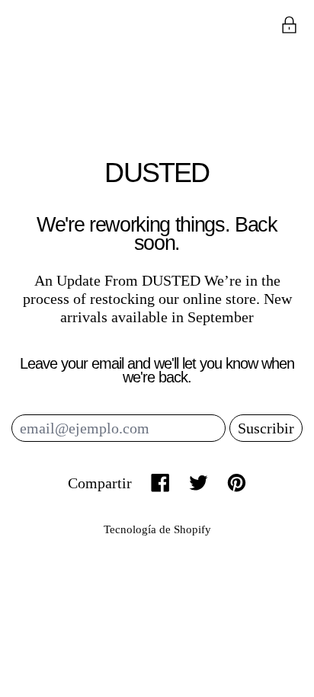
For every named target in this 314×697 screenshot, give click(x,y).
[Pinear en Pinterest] (236, 482)
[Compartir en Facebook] (160, 482)
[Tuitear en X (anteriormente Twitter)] (198, 482)
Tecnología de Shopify (157, 529)
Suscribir (266, 428)
